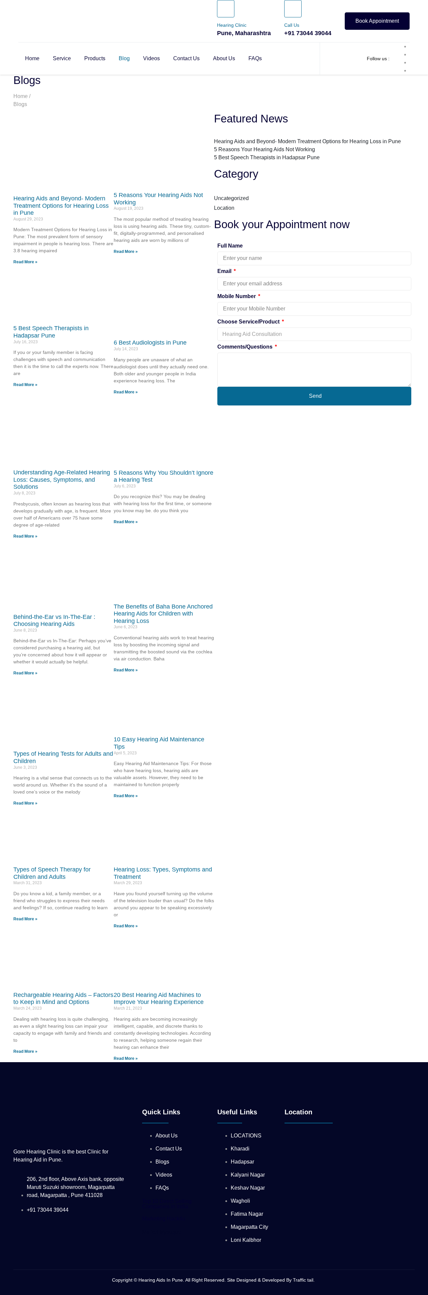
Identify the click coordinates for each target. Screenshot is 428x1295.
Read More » (25, 262)
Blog (124, 58)
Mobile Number (237, 296)
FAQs (255, 58)
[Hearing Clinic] (225, 8)
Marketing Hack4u (163, 1218)
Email (225, 271)
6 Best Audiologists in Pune (150, 342)
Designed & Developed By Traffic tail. (276, 1280)
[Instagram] (244, 1087)
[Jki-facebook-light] (153, 1087)
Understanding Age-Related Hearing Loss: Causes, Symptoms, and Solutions (61, 479)
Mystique (161, 1232)
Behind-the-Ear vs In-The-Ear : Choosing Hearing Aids (54, 621)
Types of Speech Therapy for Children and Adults (52, 873)
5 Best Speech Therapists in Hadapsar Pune (51, 332)
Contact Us (186, 58)
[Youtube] (214, 1087)
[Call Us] (293, 8)
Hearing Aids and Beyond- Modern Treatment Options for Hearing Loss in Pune (61, 205)
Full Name (230, 246)
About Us (224, 58)
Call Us (291, 25)
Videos (151, 58)
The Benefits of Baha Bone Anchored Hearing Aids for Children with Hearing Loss (163, 613)
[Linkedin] (184, 1087)
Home (32, 58)
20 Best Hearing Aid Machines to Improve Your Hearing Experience (159, 999)
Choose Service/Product (249, 322)
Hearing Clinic (231, 25)
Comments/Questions (245, 347)
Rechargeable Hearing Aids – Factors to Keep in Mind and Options (63, 999)
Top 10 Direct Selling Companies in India (167, 1203)
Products (94, 58)
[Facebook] (274, 1087)
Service (62, 58)
